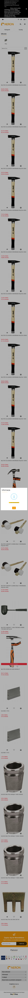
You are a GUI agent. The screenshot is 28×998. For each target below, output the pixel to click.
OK (14, 508)
